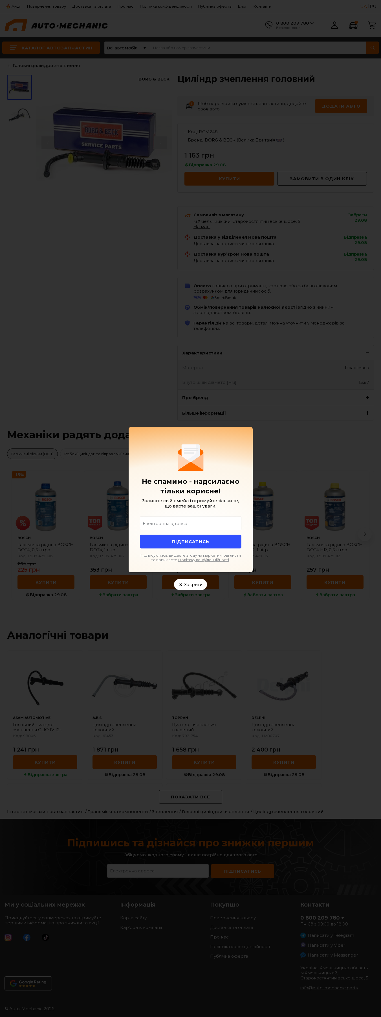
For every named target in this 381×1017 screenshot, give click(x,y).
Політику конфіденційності (203, 560)
